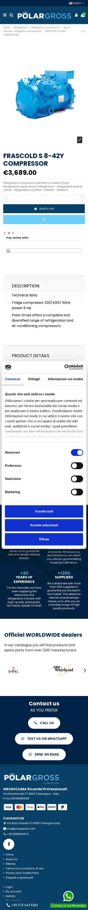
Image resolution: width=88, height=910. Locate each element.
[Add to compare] (44, 219)
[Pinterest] (13, 233)
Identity (10, 896)
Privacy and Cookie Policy (22, 873)
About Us (11, 859)
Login (9, 887)
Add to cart (46, 208)
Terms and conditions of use (24, 868)
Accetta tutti (44, 511)
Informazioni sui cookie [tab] (65, 379)
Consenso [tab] (12, 379)
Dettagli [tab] (34, 379)
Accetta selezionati (44, 525)
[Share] (5, 233)
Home (9, 854)
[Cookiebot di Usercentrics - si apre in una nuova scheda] (64, 367)
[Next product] (84, 31)
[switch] (77, 465)
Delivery (11, 864)
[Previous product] (82, 31)
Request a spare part (19, 877)
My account (13, 891)
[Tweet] (9, 233)
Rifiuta (44, 539)
